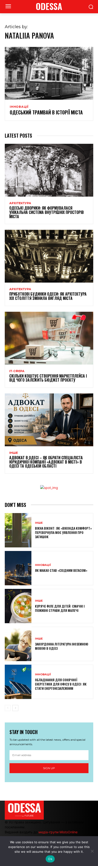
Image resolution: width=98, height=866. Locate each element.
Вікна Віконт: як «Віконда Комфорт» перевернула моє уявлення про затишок (63, 532)
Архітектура (20, 203)
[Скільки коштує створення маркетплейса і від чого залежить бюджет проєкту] (49, 338)
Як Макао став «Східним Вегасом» (61, 570)
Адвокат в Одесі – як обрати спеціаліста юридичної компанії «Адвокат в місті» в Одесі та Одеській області (46, 462)
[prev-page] (8, 708)
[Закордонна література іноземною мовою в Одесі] (18, 644)
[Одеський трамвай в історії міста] (49, 73)
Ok (50, 859)
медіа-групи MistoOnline (58, 832)
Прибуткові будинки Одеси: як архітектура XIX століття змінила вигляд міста (48, 296)
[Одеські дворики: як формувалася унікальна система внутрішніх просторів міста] (49, 170)
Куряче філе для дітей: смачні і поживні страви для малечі (60, 608)
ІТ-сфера (16, 371)
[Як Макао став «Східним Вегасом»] (18, 568)
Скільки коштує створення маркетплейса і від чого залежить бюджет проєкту (48, 378)
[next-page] (15, 708)
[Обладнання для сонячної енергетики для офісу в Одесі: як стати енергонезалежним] (18, 682)
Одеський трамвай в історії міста (46, 112)
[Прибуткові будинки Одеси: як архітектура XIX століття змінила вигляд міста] (49, 256)
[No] (92, 851)
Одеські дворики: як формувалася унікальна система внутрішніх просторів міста (46, 212)
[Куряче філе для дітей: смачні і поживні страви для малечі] (18, 606)
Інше (13, 452)
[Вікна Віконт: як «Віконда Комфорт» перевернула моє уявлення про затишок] (18, 530)
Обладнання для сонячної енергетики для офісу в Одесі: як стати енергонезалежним (61, 684)
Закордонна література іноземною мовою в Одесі (61, 646)
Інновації (19, 106)
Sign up (49, 768)
